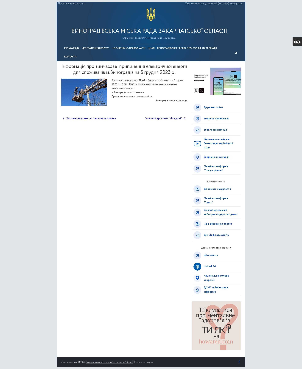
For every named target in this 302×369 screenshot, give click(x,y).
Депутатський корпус (95, 48)
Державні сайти (213, 107)
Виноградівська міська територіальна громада (187, 48)
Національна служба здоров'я (216, 278)
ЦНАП (151, 48)
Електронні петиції (215, 130)
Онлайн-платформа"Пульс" (216, 200)
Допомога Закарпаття (217, 189)
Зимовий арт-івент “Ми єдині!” (165, 118)
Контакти (70, 57)
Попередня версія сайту (71, 3)
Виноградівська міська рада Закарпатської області (149, 31)
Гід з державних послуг (218, 224)
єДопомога (211, 255)
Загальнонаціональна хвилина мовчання (89, 118)
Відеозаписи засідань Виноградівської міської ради (218, 143)
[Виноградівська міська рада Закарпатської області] (151, 7)
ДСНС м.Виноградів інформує (216, 289)
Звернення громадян (216, 157)
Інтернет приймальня (216, 118)
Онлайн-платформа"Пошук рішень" (216, 168)
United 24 (210, 266)
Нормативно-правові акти (128, 48)
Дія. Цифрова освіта (216, 235)
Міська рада (72, 48)
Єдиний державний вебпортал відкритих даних (221, 212)
